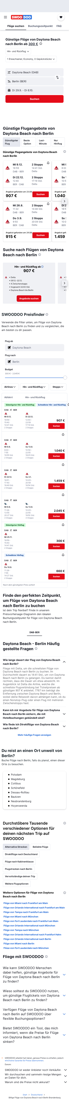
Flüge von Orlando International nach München (29, 925)
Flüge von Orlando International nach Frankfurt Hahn (32, 934)
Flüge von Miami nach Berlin (19, 943)
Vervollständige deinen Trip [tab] (20, 876)
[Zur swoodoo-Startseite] (21, 17)
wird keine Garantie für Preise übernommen (24, 1060)
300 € (33, 44)
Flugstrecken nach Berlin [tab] (18, 869)
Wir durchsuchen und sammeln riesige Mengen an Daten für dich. (33, 1076)
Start (25, 1094)
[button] (5, 17)
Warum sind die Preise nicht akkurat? (27, 1082)
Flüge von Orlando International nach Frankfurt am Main (34, 907)
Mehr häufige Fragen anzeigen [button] (34, 735)
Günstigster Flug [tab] (11, 142)
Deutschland (36, 1094)
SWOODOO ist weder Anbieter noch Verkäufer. (33, 1069)
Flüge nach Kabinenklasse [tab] (19, 861)
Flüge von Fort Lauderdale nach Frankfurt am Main (31, 921)
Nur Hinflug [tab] (58, 142)
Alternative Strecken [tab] (16, 846)
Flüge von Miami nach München (21, 916)
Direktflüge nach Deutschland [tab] (21, 854)
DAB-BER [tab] (34, 632)
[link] (29, 298)
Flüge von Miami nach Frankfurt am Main (26, 903)
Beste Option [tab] (27, 142)
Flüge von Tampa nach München (21, 930)
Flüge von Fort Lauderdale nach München (26, 948)
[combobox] (37, 347)
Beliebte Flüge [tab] (40, 846)
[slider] (65, 378)
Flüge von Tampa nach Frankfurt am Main (26, 912)
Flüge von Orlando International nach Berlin (27, 939)
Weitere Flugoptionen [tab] (17, 883)
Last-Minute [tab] (43, 142)
